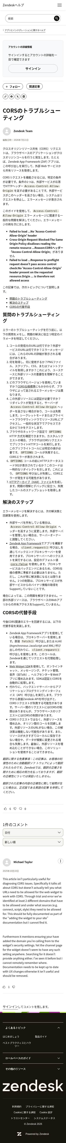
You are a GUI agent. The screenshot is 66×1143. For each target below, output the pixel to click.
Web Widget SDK (19, 666)
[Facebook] (11, 96)
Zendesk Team (23, 131)
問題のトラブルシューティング (28, 298)
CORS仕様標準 (26, 386)
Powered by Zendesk (37, 1134)
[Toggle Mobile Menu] (59, 5)
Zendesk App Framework (25, 543)
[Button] (5, 809)
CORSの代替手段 (19, 307)
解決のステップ (18, 302)
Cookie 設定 (46, 1112)
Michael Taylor (23, 862)
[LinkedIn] (23, 96)
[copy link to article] (5, 96)
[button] (30, 1027)
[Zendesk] (33, 1086)
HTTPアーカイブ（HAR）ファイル (30, 482)
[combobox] (33, 832)
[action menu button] (60, 861)
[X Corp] (17, 96)
